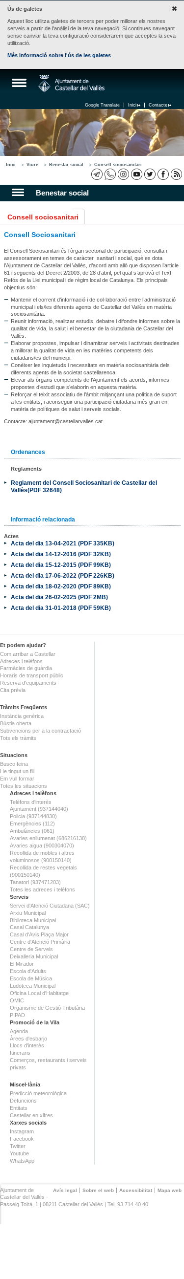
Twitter (18, 1146)
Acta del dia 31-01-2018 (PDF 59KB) (61, 608)
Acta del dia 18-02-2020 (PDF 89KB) (61, 586)
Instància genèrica (22, 716)
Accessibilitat (135, 1190)
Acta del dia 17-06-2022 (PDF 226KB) (62, 575)
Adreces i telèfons (21, 661)
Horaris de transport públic (31, 675)
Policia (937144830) (33, 816)
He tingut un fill (17, 771)
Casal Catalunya (29, 927)
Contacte (158, 105)
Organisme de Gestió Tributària (47, 1008)
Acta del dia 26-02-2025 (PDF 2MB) (59, 597)
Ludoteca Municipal (32, 986)
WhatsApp (22, 1161)
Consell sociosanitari (118, 164)
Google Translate (102, 105)
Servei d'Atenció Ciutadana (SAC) (50, 906)
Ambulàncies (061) (32, 831)
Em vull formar (17, 778)
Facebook (22, 1139)
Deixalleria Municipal (34, 956)
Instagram (22, 1131)
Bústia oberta (15, 723)
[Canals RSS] (176, 174)
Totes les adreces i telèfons (42, 889)
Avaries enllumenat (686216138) (48, 838)
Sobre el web (98, 1190)
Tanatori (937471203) (35, 882)
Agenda (19, 1031)
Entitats (18, 1108)
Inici (132, 105)
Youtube (19, 1153)
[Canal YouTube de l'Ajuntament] (136, 174)
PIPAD (17, 1015)
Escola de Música (31, 978)
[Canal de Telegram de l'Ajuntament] (97, 174)
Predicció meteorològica (38, 1093)
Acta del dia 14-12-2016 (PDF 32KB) (61, 554)
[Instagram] (123, 174)
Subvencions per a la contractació (40, 731)
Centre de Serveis (31, 949)
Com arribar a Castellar (27, 654)
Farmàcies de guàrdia (26, 668)
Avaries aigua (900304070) (42, 845)
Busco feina (14, 764)
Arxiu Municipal (28, 913)
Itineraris (20, 1053)
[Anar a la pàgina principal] (71, 83)
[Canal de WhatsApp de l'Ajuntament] (110, 174)
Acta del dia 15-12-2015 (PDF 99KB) (61, 565)
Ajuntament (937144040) (39, 809)
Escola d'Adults (28, 971)
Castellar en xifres (31, 1115)
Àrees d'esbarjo (28, 1038)
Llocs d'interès (27, 1045)
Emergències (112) (32, 823)
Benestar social (66, 164)
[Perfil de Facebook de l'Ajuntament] (163, 174)
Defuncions (23, 1101)
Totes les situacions (23, 786)
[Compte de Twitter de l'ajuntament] (150, 174)
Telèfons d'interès (31, 802)
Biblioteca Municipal (33, 920)
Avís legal (65, 1190)
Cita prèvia (13, 690)
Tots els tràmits (18, 738)
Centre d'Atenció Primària (40, 942)
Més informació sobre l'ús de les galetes (59, 55)
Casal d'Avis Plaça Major (39, 934)
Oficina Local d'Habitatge (39, 993)
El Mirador (22, 964)
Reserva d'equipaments (28, 683)
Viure (32, 164)
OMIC (17, 1000)
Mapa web (170, 1190)
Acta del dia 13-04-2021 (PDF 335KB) (62, 543)
